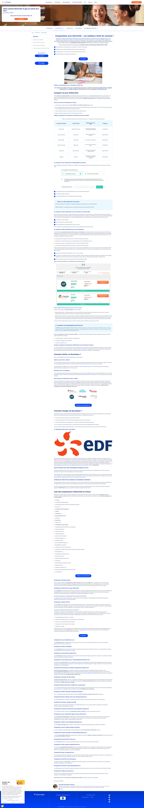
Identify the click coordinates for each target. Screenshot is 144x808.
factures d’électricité (67, 256)
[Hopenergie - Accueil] (6, 2)
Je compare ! (136, 2)
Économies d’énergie (77, 2)
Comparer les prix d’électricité (38, 39)
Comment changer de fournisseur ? (39, 45)
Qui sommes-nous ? (85, 797)
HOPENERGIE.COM (101, 89)
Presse (92, 797)
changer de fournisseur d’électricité (69, 38)
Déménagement (66, 2)
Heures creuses (70, 28)
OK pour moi (21, 802)
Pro (85, 2)
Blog (96, 2)
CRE (79, 459)
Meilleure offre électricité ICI (83, 405)
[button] (2, 806)
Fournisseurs (57, 2)
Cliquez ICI (85, 777)
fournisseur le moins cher (81, 350)
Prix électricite (49, 28)
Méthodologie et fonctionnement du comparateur (79, 806)
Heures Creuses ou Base (78, 253)
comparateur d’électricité (94, 95)
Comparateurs (49, 2)
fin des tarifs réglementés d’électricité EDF (90, 673)
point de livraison (73, 214)
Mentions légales (70, 806)
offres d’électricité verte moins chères (89, 374)
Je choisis (13, 802)
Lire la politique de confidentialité (7, 798)
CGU (65, 806)
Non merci (5, 802)
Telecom (90, 2)
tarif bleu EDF (75, 458)
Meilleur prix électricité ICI (83, 575)
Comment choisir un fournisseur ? (39, 42)
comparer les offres (97, 41)
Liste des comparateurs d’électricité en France (41, 48)
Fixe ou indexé (79, 28)
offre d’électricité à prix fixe (85, 366)
